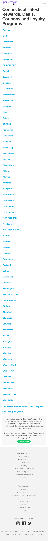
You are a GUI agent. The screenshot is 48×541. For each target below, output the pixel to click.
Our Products (24, 462)
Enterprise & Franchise (24, 469)
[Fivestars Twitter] (30, 523)
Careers (24, 504)
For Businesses (24, 453)
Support (24, 478)
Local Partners (24, 498)
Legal (24, 510)
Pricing (24, 465)
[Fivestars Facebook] (24, 523)
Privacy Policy (24, 507)
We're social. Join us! (24, 519)
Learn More (24, 441)
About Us (24, 501)
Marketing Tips (24, 472)
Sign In (24, 489)
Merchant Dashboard (24, 475)
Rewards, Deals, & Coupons (24, 495)
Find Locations (24, 492)
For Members (24, 486)
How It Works (24, 459)
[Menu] (44, 3)
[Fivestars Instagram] (18, 523)
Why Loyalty (24, 456)
